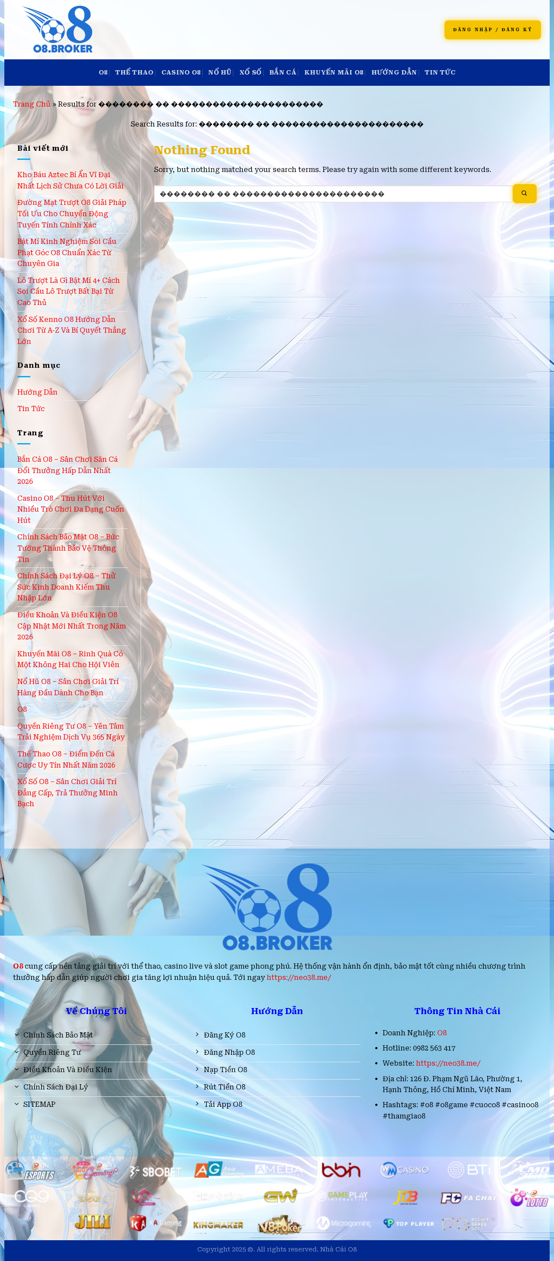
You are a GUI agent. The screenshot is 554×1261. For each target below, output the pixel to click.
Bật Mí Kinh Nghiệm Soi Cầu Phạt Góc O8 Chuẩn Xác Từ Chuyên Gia (66, 252)
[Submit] (525, 193)
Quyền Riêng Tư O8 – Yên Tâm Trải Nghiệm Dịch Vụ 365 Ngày (71, 732)
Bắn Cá (282, 72)
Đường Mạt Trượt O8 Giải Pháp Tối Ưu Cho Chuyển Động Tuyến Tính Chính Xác (71, 213)
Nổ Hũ (219, 72)
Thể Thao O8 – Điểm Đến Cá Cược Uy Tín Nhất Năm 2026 (66, 759)
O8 (103, 72)
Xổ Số (250, 72)
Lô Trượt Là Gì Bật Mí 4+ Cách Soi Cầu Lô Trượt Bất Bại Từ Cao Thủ (68, 291)
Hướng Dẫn (394, 72)
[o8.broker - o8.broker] (139, 29)
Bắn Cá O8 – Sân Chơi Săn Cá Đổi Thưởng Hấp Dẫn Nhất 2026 (67, 470)
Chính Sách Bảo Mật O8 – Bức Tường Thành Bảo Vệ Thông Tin (68, 548)
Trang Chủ (32, 104)
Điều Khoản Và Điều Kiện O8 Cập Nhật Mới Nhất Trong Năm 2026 (71, 626)
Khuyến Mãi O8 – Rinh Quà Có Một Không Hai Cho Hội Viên (70, 659)
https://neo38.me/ (299, 977)
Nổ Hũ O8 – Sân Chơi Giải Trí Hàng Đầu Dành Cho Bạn (68, 687)
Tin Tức (440, 72)
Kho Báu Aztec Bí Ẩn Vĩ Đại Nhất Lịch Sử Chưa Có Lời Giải (70, 180)
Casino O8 (181, 72)
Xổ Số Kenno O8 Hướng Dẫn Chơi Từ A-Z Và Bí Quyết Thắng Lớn (71, 330)
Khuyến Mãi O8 (334, 72)
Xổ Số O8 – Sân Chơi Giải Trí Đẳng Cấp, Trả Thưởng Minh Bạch (67, 793)
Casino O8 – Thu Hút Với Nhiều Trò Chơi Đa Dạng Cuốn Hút (70, 509)
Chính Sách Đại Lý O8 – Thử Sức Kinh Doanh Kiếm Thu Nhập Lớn (66, 587)
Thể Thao (134, 72)
